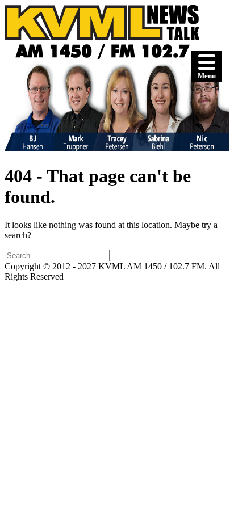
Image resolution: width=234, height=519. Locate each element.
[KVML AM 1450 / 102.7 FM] (102, 56)
